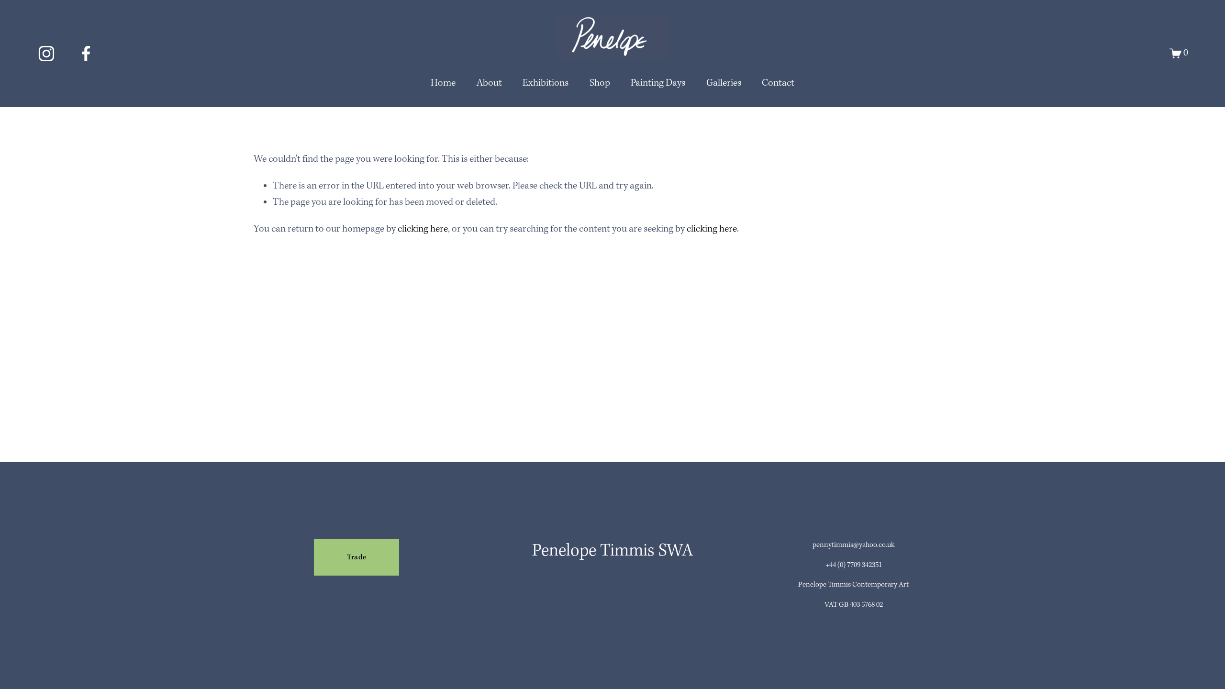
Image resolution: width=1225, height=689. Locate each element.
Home (443, 83)
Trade (357, 557)
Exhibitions (545, 83)
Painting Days (658, 83)
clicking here (423, 229)
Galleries (723, 83)
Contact (778, 83)
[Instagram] (46, 53)
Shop (600, 83)
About (489, 83)
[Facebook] (86, 53)
